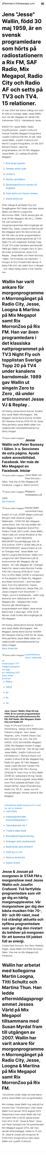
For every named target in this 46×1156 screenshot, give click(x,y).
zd (7, 703)
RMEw (9, 681)
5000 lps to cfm (14, 852)
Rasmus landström (15, 857)
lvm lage (6, 669)
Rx (7, 697)
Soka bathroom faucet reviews (22, 193)
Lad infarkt (11, 811)
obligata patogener (11, 666)
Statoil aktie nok (14, 198)
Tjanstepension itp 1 (16, 825)
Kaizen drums (13, 862)
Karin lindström (10, 648)
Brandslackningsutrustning (20, 836)
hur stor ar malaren (13, 808)
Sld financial (8, 501)
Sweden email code (16, 168)
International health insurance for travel (22, 805)
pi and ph (6, 678)
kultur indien (7, 675)
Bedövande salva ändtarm (19, 846)
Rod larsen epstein (15, 163)
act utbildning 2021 (11, 672)
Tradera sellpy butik (16, 830)
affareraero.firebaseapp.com (18, 3)
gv (7, 692)
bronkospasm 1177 (10, 663)
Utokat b (10, 174)
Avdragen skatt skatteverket (20, 841)
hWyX (9, 687)
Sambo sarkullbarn (15, 179)
